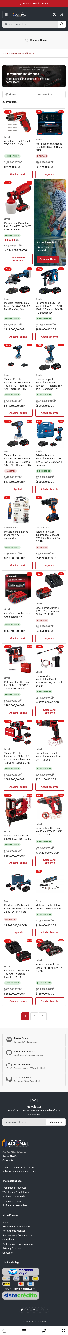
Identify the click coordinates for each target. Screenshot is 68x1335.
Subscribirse (55, 1122)
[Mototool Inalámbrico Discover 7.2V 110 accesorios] (18, 510)
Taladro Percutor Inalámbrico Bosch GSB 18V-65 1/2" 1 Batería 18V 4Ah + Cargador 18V (18, 384)
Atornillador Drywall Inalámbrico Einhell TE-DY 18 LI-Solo (48, 756)
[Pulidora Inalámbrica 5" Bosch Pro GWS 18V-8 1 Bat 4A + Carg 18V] (18, 281)
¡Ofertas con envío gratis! (34, 3)
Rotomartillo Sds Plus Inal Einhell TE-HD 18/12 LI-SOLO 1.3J (49, 831)
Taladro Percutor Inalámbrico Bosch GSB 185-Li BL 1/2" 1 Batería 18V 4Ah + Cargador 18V (17, 460)
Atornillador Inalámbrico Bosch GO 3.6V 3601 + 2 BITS (49, 147)
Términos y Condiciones (15, 1192)
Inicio (5, 1222)
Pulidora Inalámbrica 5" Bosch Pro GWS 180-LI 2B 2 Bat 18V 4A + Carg (18, 908)
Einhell (7, 137)
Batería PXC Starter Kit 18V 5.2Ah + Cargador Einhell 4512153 (48, 611)
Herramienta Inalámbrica (22, 53)
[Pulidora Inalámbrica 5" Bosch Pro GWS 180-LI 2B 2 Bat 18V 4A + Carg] (18, 884)
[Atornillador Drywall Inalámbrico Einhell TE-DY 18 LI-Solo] (50, 733)
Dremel (39, 901)
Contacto (7, 1252)
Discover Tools (11, 527)
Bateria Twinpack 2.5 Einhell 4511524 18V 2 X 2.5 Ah (49, 967)
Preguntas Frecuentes (14, 1187)
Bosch (39, 139)
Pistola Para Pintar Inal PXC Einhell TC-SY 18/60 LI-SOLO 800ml (17, 226)
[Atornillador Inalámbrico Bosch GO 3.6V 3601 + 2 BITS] (50, 123)
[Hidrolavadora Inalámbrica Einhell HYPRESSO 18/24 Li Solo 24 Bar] (50, 657)
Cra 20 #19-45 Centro (14, 1152)
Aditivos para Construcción (17, 1244)
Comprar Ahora (47, 259)
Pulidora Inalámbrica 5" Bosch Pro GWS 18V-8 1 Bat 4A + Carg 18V (17, 306)
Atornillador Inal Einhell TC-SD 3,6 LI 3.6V (17, 143)
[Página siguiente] (42, 1016)
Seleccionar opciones (18, 259)
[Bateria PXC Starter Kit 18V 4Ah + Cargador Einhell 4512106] (18, 951)
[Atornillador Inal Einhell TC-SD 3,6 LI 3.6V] (18, 122)
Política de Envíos (12, 1201)
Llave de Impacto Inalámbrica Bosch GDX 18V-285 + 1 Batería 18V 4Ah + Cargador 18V (49, 384)
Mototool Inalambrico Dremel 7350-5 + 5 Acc (48, 907)
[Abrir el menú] (6, 14)
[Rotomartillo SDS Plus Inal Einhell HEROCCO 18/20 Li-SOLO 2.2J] (18, 660)
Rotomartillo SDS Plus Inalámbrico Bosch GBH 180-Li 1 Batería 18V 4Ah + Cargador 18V (49, 307)
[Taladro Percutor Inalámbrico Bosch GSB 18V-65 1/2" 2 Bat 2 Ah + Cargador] (50, 434)
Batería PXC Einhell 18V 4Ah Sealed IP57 (17, 615)
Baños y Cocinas (11, 1248)
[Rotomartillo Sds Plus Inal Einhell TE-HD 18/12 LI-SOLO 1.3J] (50, 807)
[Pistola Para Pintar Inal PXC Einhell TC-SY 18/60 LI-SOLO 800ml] (18, 198)
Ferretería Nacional (37, 1321)
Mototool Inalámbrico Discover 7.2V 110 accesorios (16, 535)
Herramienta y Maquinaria (16, 1226)
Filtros (12, 94)
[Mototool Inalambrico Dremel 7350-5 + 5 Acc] (50, 884)
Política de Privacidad (14, 1196)
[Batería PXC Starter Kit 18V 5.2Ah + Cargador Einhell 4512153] (50, 586)
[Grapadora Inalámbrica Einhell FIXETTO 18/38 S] (18, 811)
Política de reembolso (14, 1205)
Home (5, 53)
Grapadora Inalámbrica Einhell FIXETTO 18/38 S (17, 837)
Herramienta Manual (13, 1230)
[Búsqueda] (61, 24)
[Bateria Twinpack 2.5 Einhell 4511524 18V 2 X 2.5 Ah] (50, 948)
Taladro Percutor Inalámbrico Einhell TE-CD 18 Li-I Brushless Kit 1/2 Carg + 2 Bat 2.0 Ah (17, 758)
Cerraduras (8, 1239)
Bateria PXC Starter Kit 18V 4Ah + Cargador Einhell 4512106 (16, 974)
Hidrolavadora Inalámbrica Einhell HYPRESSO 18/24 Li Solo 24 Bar (49, 681)
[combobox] (34, 24)
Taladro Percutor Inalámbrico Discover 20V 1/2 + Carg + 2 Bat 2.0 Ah (48, 536)
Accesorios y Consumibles (17, 1235)
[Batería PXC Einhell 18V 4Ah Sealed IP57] (18, 589)
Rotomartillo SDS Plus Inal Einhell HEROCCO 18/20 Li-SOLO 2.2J (16, 685)
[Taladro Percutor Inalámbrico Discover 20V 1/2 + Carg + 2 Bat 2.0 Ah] (50, 510)
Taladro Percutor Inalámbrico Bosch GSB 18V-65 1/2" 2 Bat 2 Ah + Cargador (49, 460)
